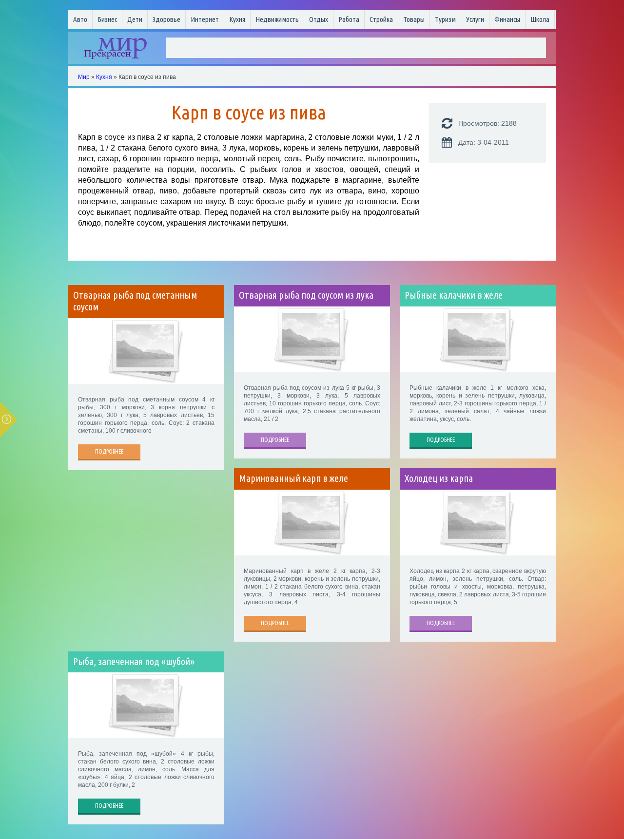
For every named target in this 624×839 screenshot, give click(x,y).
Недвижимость (277, 19)
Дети (134, 19)
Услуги (475, 19)
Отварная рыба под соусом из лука (306, 295)
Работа (348, 19)
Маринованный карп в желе (293, 478)
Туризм (445, 19)
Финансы (507, 19)
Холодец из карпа (439, 478)
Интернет (205, 19)
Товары (414, 19)
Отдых (318, 19)
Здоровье (166, 19)
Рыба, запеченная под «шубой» (134, 661)
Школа (539, 19)
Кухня (237, 19)
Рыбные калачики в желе (454, 295)
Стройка (381, 19)
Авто (80, 19)
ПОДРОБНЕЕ (109, 451)
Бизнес (107, 19)
